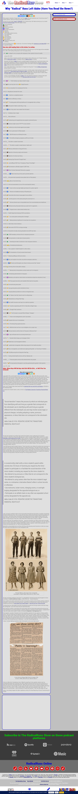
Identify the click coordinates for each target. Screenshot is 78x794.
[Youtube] (41, 768)
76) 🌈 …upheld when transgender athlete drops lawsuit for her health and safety (23, 345)
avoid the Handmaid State (9, 22)
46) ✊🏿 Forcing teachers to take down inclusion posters (17, 238)
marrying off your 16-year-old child (37, 603)
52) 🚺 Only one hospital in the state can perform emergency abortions (21, 259)
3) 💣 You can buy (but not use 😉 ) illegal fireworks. (17, 84)
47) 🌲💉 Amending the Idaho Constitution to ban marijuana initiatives (21, 241)
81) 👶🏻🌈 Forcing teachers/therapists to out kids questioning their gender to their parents (25, 363)
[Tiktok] (63, 768)
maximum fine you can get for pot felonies (33, 386)
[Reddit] (29, 16)
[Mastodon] (20, 16)
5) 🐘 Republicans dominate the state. (13, 91)
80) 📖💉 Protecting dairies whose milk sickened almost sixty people (20, 359)
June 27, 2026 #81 (18, 21)
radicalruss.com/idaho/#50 (40, 43)
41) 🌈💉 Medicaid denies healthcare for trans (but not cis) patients (20, 220)
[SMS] (30, 16)
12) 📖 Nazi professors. (10, 116)
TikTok (35, 776)
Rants (63, 2)
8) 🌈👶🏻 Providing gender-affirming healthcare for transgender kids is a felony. (22, 102)
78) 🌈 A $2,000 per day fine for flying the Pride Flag (16, 352)
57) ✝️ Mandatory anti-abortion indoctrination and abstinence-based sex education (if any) (25, 277)
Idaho (26, 18)
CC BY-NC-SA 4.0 (45, 781)
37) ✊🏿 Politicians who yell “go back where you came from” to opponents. (21, 206)
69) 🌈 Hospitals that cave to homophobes (14, 320)
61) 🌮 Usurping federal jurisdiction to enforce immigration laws (19, 291)
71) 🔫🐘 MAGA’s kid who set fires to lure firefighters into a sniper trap (21, 327)
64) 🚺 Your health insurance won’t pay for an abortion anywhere (19, 302)
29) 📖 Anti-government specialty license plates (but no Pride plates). (20, 177)
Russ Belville (30, 781)
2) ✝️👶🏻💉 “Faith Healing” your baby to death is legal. (17, 81)
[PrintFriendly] (32, 16)
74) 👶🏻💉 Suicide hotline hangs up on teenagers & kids (17, 338)
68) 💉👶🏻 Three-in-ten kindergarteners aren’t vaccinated (18, 316)
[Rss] (26, 768)
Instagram (29, 776)
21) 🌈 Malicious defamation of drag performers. (16, 148)
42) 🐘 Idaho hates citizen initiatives (13, 223)
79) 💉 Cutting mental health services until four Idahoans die (18, 356)
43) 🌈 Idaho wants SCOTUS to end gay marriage (16, 227)
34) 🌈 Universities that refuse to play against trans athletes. (18, 195)
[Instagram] (25, 16)
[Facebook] (22, 16)
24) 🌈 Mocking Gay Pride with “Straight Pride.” (15, 159)
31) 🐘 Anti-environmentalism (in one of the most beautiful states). (20, 184)
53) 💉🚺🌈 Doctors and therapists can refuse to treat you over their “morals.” (22, 263)
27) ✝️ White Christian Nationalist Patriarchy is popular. (17, 170)
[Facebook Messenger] (23, 16)
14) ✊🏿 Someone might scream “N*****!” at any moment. (18, 123)
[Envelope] (20, 768)
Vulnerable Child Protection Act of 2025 (11, 438)
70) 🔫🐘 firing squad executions (15, 323)
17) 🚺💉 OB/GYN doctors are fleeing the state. (16, 134)
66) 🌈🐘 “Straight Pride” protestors (13, 309)
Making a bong (28, 59)
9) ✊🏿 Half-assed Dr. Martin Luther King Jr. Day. (15, 106)
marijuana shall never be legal (29, 77)
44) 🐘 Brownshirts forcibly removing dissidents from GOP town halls (20, 231)
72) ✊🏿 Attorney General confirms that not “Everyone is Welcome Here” (21, 331)
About (70, 2)
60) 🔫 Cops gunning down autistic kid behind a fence (17, 288)
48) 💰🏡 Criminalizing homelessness (13, 245)
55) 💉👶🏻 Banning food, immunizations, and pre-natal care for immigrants (21, 270)
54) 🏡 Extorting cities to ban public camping (15, 266)
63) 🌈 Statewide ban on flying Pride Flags (14, 299)
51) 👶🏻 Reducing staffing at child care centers (15, 256)
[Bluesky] (18, 16)
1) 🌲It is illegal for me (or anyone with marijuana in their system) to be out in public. (24, 53)
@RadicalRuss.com (27, 777)
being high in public (11, 59)
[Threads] (27, 16)
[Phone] (15, 768)
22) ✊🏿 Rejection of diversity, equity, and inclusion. (16, 152)
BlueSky (11, 777)
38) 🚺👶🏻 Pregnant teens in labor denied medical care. (17, 209)
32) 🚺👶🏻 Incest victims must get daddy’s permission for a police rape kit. (21, 188)
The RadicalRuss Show (21, 781)
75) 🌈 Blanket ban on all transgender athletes (15, 341)
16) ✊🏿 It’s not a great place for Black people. (15, 131)
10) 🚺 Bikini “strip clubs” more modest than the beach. (17, 109)
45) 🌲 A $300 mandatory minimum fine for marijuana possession (19, 234)
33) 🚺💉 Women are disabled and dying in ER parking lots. (18, 191)
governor (7, 72)
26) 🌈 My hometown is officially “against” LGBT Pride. (17, 166)
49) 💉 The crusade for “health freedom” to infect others (17, 248)
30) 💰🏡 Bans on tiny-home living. (13, 181)
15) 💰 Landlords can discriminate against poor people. (17, 127)
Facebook (22, 776)
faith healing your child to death (21, 603)
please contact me (44, 784)
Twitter (10, 774)
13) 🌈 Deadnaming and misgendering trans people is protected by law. (21, 120)
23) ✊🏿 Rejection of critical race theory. (14, 156)
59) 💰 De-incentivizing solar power (13, 284)
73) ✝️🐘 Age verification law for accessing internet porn (18, 334)
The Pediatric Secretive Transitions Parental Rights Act (25, 390)
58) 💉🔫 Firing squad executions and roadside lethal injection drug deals (21, 281)
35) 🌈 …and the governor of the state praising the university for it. (20, 198)
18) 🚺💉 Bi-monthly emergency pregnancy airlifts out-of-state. (19, 138)
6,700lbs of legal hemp (42, 67)
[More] (34, 16)
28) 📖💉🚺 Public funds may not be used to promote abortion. (19, 173)
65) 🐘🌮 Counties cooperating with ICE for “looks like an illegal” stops (21, 306)
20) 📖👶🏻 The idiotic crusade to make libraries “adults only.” (18, 145)
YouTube (50, 777)
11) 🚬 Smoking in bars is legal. (12, 113)
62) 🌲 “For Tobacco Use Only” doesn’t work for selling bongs (18, 295)
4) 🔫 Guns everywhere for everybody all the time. (16, 88)
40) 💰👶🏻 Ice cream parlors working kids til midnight (17, 216)
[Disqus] (26, 713)
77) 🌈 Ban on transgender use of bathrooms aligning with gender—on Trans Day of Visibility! (25, 349)
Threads (56, 774)
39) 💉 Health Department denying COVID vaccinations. (17, 213)
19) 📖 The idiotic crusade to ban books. (14, 141)
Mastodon (40, 777)
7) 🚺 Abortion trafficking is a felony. (13, 98)
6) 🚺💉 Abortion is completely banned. (14, 95)
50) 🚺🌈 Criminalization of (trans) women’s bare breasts (18, 252)
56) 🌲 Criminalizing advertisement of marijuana (16, 273)
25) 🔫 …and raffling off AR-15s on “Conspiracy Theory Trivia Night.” (20, 163)
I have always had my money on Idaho (18, 71)
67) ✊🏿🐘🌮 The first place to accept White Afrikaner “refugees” (19, 313)
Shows (56, 2)
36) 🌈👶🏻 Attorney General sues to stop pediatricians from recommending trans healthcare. (25, 202)
